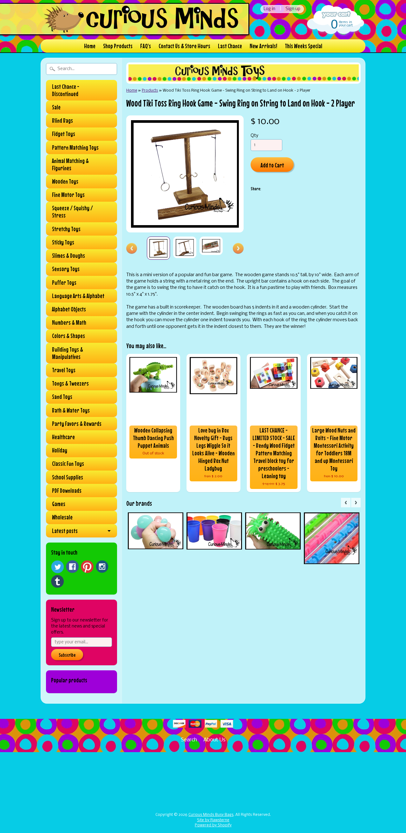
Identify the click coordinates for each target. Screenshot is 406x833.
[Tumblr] (57, 581)
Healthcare (63, 436)
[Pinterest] (87, 566)
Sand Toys (62, 396)
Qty (254, 135)
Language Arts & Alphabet (78, 295)
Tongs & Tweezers (70, 383)
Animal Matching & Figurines (70, 164)
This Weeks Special (303, 45)
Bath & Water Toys (71, 410)
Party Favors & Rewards (77, 423)
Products (150, 90)
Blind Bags (62, 120)
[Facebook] (72, 566)
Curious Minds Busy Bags (210, 815)
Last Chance (230, 45)
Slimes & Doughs (68, 255)
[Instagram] (102, 566)
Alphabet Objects (69, 309)
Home (89, 45)
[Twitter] (57, 566)
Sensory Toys (66, 268)
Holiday (59, 450)
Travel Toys (63, 370)
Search (189, 740)
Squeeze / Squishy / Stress (72, 212)
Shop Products (118, 45)
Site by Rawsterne (213, 820)
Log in (269, 9)
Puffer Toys (64, 282)
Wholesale (62, 517)
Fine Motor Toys (68, 194)
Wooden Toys (65, 181)
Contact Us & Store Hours (184, 45)
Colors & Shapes (68, 335)
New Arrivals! (263, 45)
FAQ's (145, 45)
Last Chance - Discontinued (65, 90)
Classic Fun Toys (68, 463)
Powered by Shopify (213, 825)
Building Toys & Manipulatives (67, 353)
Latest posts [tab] (65, 530)
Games (58, 503)
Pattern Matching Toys (75, 147)
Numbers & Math (69, 322)
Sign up (292, 9)
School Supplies (67, 477)
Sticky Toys (63, 242)
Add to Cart (272, 165)
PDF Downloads (67, 490)
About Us (214, 740)
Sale (56, 107)
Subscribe (67, 655)
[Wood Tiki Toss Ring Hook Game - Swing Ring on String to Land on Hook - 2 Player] (158, 248)
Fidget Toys (63, 133)
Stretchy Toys (66, 228)
